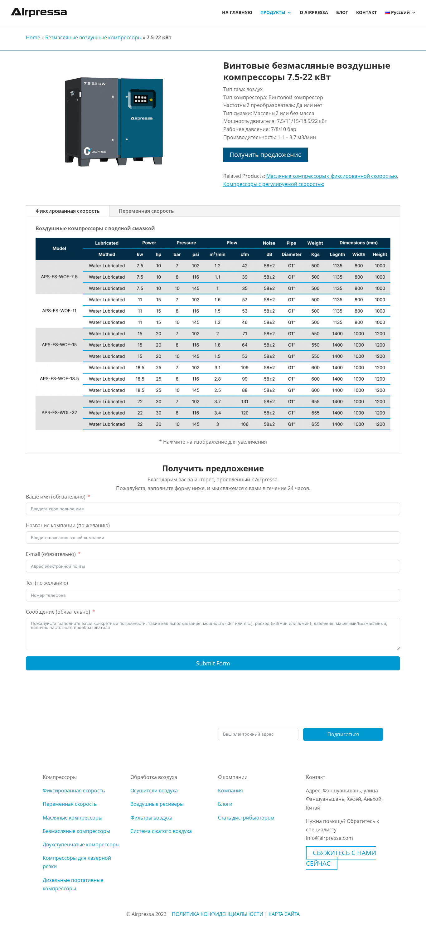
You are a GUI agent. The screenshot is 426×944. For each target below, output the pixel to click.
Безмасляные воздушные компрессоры (93, 37)
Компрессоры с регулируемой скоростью (273, 184)
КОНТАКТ (366, 12)
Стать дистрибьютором (246, 817)
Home (33, 37)
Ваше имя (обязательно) (55, 496)
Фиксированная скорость (68, 210)
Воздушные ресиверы (157, 803)
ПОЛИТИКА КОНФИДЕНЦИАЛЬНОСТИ (217, 914)
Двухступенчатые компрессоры (81, 844)
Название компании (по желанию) (68, 525)
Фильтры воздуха (151, 817)
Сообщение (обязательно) (58, 611)
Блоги (225, 803)
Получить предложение (266, 154)
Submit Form (213, 663)
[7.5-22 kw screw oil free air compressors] (114, 181)
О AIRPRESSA (314, 12)
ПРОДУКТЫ (272, 12)
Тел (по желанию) (47, 582)
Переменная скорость (146, 210)
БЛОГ (342, 12)
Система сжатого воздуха (161, 831)
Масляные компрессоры (72, 817)
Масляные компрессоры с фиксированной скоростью (331, 176)
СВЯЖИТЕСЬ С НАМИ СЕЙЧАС (341, 858)
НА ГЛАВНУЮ (237, 12)
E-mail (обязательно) (51, 554)
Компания (230, 790)
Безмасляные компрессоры (76, 831)
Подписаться (343, 734)
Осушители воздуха (154, 790)
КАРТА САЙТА (284, 914)
